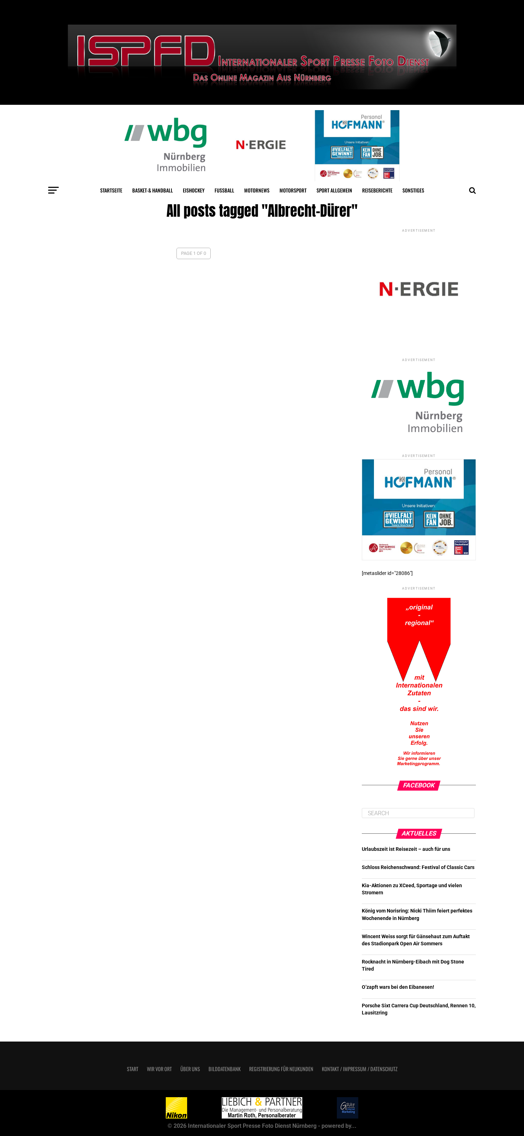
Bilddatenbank (225, 1069)
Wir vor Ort (159, 1069)
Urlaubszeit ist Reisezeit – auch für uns (406, 849)
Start (132, 1069)
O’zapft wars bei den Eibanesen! (398, 987)
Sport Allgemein (334, 190)
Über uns (190, 1069)
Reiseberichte (377, 190)
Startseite (111, 190)
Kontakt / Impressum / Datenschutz (359, 1069)
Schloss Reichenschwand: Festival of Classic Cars (418, 867)
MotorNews (256, 190)
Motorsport (293, 190)
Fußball (224, 190)
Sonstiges (413, 190)
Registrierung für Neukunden (281, 1069)
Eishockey (194, 190)
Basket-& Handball (152, 190)
